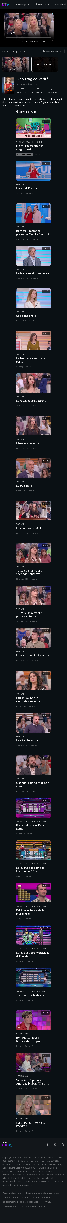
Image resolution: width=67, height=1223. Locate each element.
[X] (63, 1144)
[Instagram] (55, 1144)
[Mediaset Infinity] (6, 4)
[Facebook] (47, 1144)
